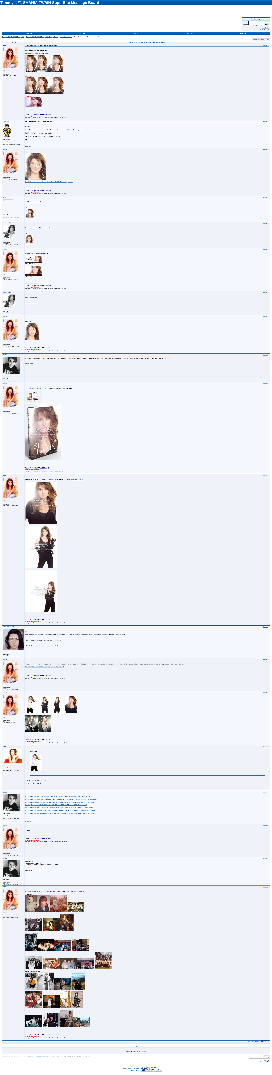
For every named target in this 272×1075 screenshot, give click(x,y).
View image (28, 217)
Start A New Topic (258, 39)
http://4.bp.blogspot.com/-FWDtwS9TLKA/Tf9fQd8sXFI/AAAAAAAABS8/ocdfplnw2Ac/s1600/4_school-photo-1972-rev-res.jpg (61, 799)
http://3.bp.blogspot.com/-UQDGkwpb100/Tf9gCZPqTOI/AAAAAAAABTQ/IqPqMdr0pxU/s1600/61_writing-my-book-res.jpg (60, 813)
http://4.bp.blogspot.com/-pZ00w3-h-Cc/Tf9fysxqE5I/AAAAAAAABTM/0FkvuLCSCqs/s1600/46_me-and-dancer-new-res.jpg (60, 810)
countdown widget (52, 480)
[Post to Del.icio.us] (268, 1060)
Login (266, 24)
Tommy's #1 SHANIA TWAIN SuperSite (13, 37)
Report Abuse (135, 1070)
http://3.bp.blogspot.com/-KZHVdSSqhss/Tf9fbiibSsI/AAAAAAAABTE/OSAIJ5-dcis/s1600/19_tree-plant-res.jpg (56, 805)
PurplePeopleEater (8, 626)
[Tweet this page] (261, 1060)
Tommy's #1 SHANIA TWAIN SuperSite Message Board (42, 37)
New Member (265, 28)
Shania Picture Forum (66, 37)
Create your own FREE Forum (130, 1068)
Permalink (265, 45)
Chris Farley (6, 121)
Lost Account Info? (264, 29)
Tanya (4, 197)
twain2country (7, 223)
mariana (5, 354)
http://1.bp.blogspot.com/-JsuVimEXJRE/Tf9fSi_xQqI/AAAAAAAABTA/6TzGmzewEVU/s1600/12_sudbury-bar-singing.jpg (59, 802)
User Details (189, 33)
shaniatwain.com (77, 480)
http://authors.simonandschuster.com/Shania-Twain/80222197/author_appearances (49, 182)
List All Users (82, 33)
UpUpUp (5, 746)
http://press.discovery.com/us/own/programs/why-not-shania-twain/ (44, 667)
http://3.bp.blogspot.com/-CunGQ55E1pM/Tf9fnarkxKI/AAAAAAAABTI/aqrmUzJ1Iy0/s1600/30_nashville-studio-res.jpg (59, 807)
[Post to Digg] (264, 1060)
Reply (267, 39)
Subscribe (266, 1056)
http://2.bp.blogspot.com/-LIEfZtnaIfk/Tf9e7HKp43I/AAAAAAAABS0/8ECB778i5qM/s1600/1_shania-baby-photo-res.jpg (59, 796)
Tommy (5, 45)
